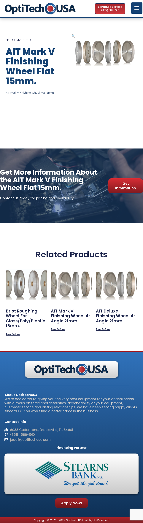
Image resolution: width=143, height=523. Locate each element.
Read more (13, 334)
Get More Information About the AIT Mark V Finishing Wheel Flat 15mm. (48, 180)
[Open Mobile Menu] (137, 8)
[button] (73, 36)
